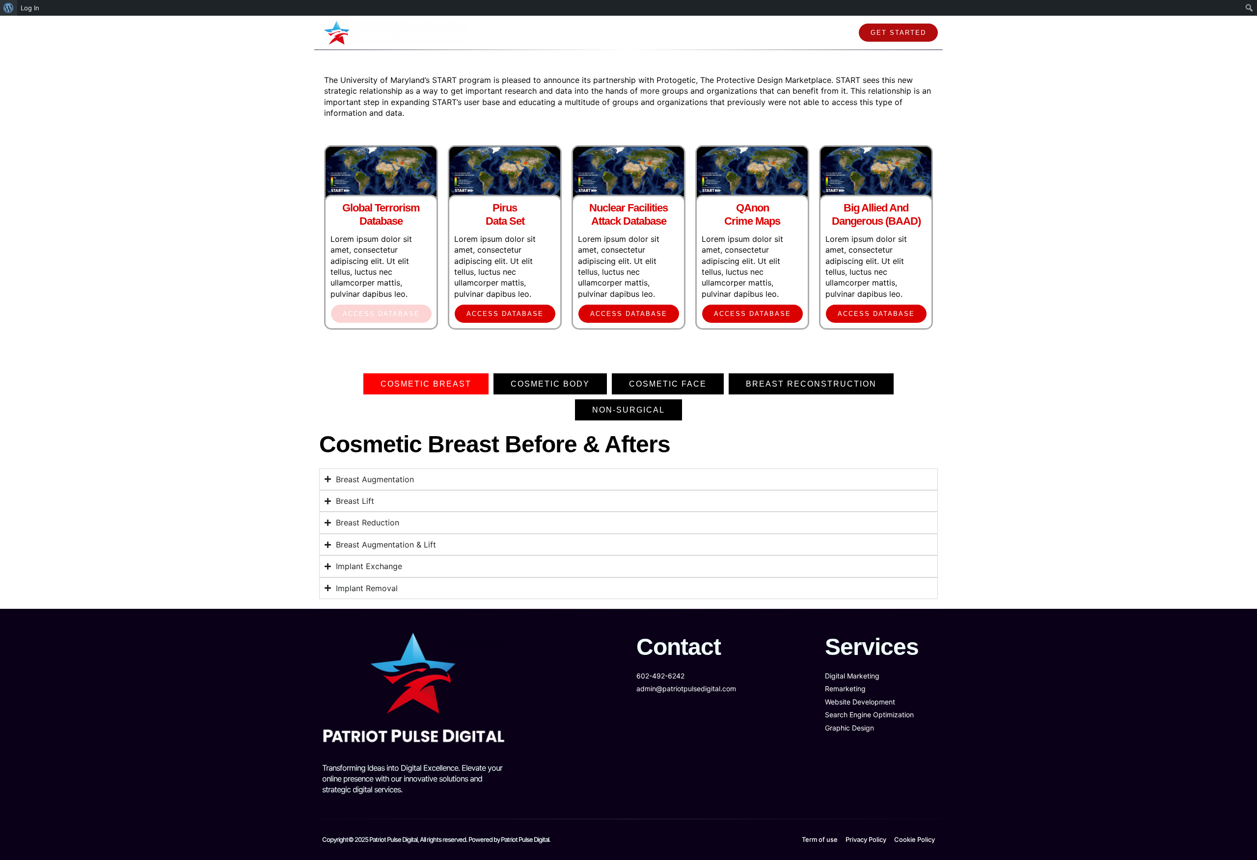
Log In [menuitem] (30, 8)
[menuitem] (8, 8)
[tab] (426, 383)
